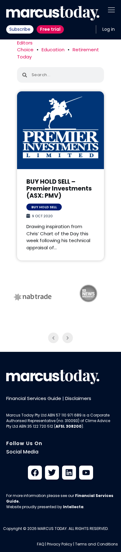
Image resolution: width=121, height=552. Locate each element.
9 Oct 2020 (42, 216)
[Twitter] (52, 473)
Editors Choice (25, 46)
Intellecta (73, 506)
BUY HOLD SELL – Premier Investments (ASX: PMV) (59, 188)
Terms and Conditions (96, 544)
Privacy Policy (59, 544)
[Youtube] (86, 473)
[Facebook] (35, 473)
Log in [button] (108, 29)
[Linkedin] (69, 473)
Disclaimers (78, 398)
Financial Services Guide (33, 398)
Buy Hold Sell (44, 207)
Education (53, 49)
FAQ (40, 544)
